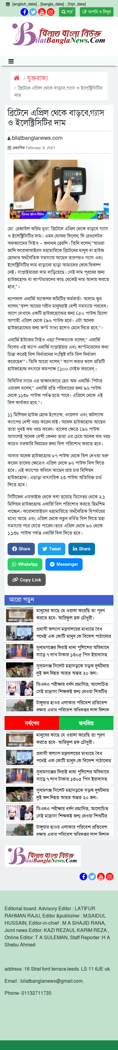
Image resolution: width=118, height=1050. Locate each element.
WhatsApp (28, 564)
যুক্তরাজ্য (37, 78)
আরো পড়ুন (21, 600)
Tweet (55, 549)
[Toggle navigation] (11, 61)
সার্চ (69, 12)
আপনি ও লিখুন (99, 12)
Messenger (67, 564)
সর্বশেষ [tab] (32, 723)
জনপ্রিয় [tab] (86, 723)
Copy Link (30, 580)
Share (24, 549)
